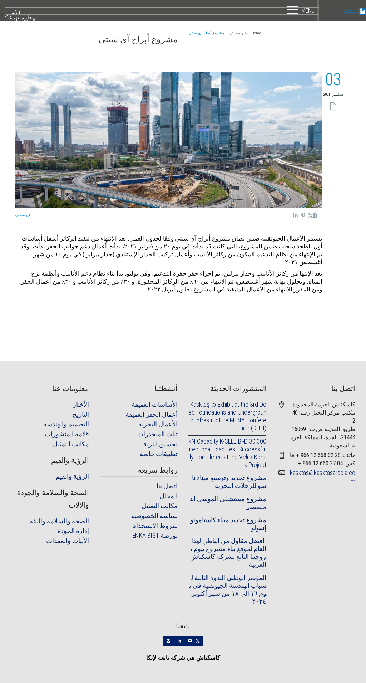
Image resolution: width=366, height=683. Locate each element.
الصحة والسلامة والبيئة (59, 521)
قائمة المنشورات (67, 434)
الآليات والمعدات (67, 540)
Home (256, 33)
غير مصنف (238, 33)
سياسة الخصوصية (154, 515)
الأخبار (81, 404)
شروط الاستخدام (155, 525)
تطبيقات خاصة (159, 453)
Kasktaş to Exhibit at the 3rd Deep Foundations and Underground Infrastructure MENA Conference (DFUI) (227, 416)
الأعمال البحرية (158, 424)
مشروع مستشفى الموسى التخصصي (228, 502)
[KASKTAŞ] (342, 10)
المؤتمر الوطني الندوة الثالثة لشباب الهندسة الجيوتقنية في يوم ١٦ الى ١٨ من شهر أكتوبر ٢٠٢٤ (227, 589)
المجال (169, 496)
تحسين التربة (160, 444)
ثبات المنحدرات (157, 434)
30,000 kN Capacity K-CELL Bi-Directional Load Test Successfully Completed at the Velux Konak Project (227, 453)
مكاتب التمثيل (71, 444)
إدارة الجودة (73, 530)
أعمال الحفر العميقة (151, 414)
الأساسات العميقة (155, 404)
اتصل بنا (167, 486)
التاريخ (81, 414)
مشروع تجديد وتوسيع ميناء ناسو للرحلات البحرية (229, 481)
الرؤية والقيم (72, 476)
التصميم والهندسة (66, 424)
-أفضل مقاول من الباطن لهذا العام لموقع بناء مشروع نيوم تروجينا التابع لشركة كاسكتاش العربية (228, 552)
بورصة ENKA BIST (155, 535)
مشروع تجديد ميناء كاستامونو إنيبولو (228, 524)
